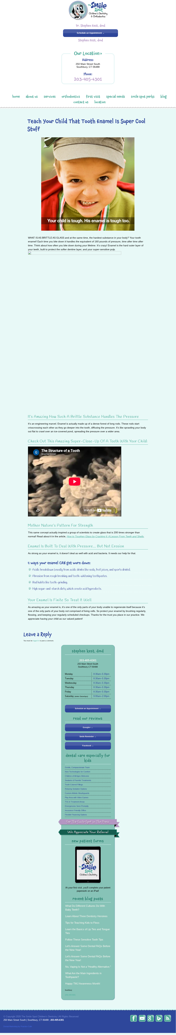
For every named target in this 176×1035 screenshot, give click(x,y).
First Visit (93, 96)
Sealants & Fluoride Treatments (78, 780)
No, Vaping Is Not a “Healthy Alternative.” (88, 966)
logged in (36, 641)
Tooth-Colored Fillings (74, 785)
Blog (164, 96)
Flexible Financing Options (76, 815)
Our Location (87, 53)
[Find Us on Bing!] (159, 1018)
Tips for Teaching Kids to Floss (82, 922)
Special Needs (115, 96)
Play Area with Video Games (76, 797)
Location (100, 102)
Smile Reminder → (88, 736)
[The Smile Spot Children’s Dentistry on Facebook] (133, 1018)
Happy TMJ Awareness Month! (82, 983)
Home (16, 96)
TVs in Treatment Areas (75, 802)
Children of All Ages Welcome (77, 776)
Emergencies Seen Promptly (77, 806)
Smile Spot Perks (143, 96)
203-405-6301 (88, 79)
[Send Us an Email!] (142, 1018)
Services (50, 96)
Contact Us (80, 102)
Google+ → (88, 727)
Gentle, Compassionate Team (77, 767)
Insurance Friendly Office (75, 810)
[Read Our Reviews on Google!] (150, 1018)
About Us (32, 96)
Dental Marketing (10, 1026)
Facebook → (88, 746)
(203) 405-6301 (70, 995)
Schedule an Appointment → (90, 33)
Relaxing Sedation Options (76, 789)
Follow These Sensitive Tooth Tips (84, 939)
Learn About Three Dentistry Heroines (86, 916)
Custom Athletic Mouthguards (77, 793)
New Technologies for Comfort (77, 772)
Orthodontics (71, 96)
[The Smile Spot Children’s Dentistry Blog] (167, 1018)
